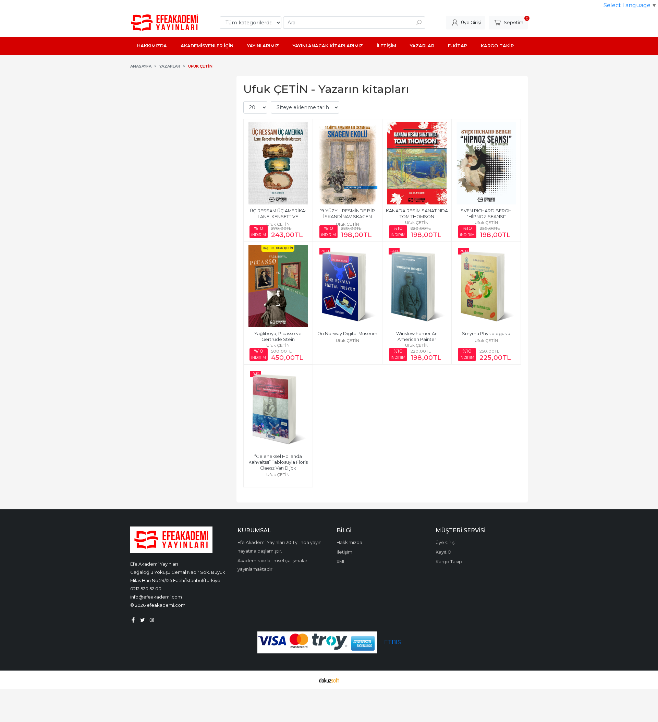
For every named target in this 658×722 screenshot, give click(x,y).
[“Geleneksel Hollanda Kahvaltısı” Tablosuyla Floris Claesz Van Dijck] (278, 409)
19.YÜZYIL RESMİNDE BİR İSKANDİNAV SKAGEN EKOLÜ (348, 216)
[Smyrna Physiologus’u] (486, 286)
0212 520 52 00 (145, 588)
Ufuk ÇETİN (278, 224)
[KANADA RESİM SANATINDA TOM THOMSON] (417, 163)
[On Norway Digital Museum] (347, 286)
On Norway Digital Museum (347, 333)
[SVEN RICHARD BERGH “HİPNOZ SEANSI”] (486, 163)
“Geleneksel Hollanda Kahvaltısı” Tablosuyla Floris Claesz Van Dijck (278, 462)
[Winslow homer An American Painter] (417, 286)
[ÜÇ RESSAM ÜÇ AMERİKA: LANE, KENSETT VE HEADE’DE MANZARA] (278, 163)
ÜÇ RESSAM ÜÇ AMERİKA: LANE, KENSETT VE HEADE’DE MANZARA (278, 216)
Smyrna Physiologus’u (486, 333)
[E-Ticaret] (329, 680)
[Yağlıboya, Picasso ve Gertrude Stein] (278, 286)
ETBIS (392, 642)
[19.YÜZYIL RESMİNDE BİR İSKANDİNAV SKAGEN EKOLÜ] (347, 163)
